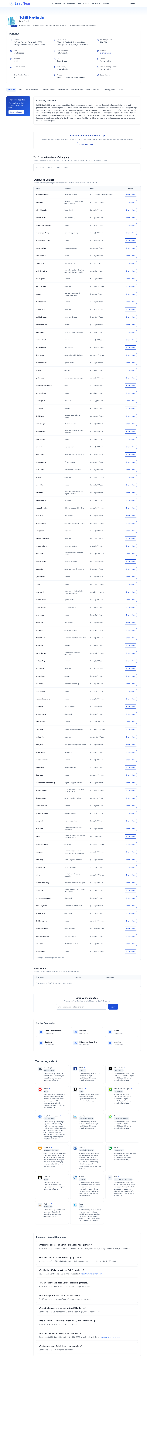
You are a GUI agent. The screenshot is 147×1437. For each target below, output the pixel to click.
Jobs (51, 3)
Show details (130, 194)
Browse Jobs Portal (86, 144)
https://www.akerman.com (91, 1274)
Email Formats (63, 89)
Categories (71, 3)
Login (132, 3)
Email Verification (77, 89)
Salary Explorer (83, 3)
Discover (95, 3)
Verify (113, 1007)
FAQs (121, 89)
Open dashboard (16, 112)
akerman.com (105, 53)
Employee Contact (48, 89)
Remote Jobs (60, 3)
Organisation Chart (31, 89)
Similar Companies (92, 89)
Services (106, 3)
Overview (11, 89)
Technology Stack (109, 89)
